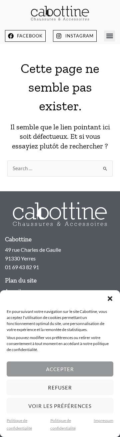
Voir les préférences (60, 406)
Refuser (60, 388)
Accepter (60, 369)
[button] (110, 298)
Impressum (103, 420)
